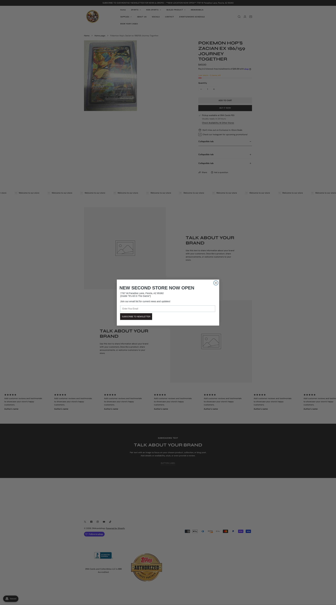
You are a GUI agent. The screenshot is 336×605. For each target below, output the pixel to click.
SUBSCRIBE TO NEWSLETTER (136, 316)
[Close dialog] (216, 283)
